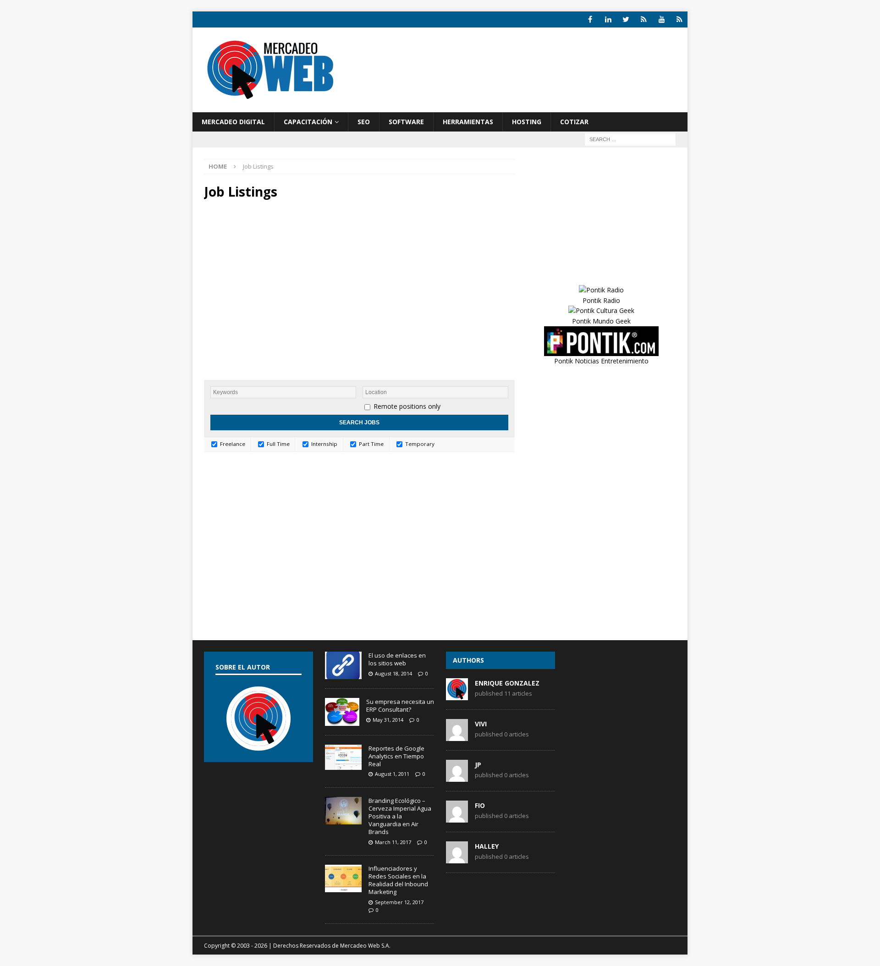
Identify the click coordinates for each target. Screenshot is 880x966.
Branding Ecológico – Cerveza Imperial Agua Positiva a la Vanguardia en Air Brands (399, 816)
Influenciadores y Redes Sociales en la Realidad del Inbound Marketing (398, 880)
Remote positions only (407, 406)
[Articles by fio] (457, 818)
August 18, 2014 (393, 673)
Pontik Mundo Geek (601, 321)
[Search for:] (630, 139)
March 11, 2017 (393, 842)
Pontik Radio (601, 300)
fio (480, 805)
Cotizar (574, 121)
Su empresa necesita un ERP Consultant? (400, 705)
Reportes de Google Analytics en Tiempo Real (396, 756)
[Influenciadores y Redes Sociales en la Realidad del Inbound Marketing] (343, 878)
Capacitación (308, 121)
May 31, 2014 (388, 719)
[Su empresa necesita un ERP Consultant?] (342, 712)
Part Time (371, 443)
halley (487, 846)
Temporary (419, 443)
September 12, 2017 (399, 902)
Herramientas (468, 121)
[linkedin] (608, 19)
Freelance (232, 443)
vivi (481, 723)
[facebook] (590, 19)
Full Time (277, 443)
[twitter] (626, 19)
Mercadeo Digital (233, 121)
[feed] (679, 19)
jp (478, 764)
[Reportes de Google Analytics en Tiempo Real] (343, 757)
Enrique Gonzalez (507, 683)
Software (406, 121)
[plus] (644, 19)
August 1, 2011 (392, 773)
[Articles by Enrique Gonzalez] (457, 696)
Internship (323, 443)
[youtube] (662, 19)
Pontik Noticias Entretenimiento (601, 361)
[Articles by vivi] (457, 736)
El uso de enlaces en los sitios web (397, 659)
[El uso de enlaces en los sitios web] (343, 665)
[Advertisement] (528, 78)
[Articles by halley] (457, 859)
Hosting (526, 121)
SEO (364, 121)
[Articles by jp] (457, 777)
